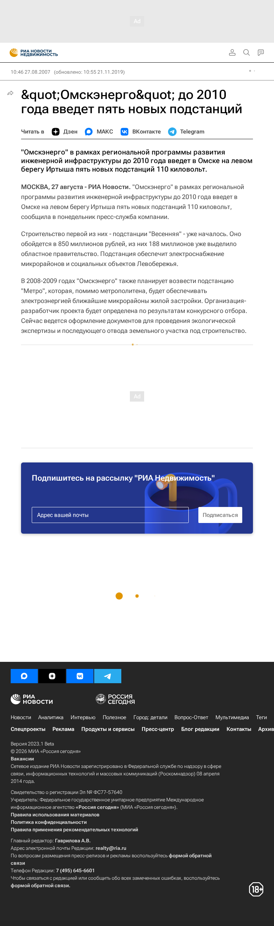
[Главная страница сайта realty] (46, 53)
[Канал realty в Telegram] (107, 676)
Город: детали (150, 717)
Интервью (83, 717)
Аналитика (51, 717)
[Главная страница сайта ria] (12, 53)
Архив (266, 729)
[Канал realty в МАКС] (24, 676)
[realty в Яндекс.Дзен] (52, 676)
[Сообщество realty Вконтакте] (79, 676)
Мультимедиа (232, 717)
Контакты (239, 729)
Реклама (63, 729)
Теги (261, 717)
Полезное (114, 717)
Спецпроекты (28, 729)
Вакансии (22, 759)
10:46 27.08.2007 (30, 72)
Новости (21, 717)
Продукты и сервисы (108, 729)
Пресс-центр (158, 729)
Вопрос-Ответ (191, 717)
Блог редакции (200, 729)
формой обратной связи (40, 885)
